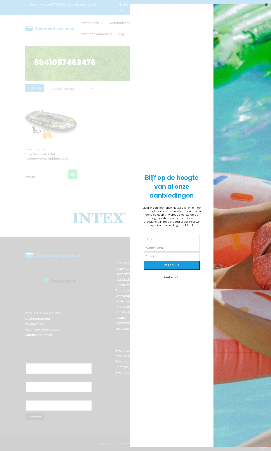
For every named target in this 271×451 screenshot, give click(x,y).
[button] (266, 5)
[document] (135, 225)
